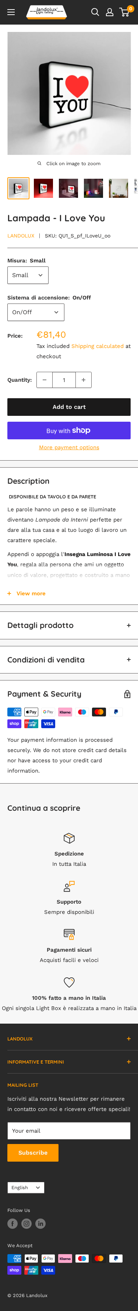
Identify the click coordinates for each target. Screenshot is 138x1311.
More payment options (69, 447)
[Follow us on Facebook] (12, 1224)
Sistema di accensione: (49, 297)
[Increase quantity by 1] (83, 380)
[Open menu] (11, 12)
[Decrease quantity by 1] (44, 380)
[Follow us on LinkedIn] (40, 1224)
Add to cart (69, 406)
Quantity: (19, 380)
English (19, 1187)
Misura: (26, 260)
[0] (124, 12)
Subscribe (32, 1152)
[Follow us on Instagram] (26, 1224)
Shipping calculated (97, 346)
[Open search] (95, 12)
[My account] (109, 12)
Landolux (20, 236)
